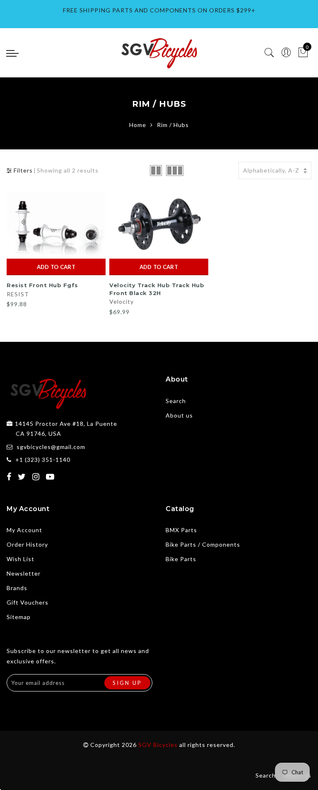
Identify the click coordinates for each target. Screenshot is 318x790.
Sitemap (19, 616)
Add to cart (56, 267)
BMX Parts (181, 529)
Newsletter (24, 573)
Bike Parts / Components (203, 544)
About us (179, 415)
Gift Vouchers (27, 602)
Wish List (20, 558)
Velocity (121, 301)
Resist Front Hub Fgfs (42, 285)
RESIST (18, 294)
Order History (27, 544)
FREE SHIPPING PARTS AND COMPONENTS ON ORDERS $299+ (159, 10)
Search (176, 400)
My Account (24, 529)
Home (137, 124)
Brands (17, 587)
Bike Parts (181, 558)
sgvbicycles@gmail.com (51, 446)
